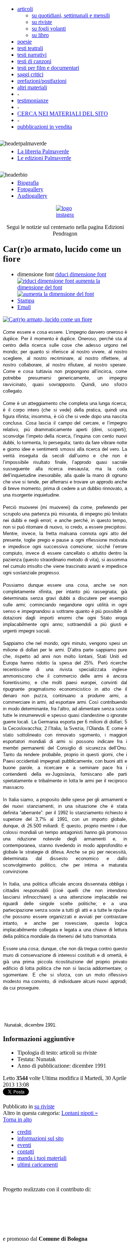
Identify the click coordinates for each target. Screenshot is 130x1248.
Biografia (28, 183)
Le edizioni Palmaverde (44, 158)
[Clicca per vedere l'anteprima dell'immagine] (47, 319)
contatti (25, 1151)
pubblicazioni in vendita (44, 127)
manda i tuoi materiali (41, 1158)
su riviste (42, 22)
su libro (40, 35)
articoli (25, 9)
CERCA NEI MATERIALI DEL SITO (62, 114)
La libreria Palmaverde (43, 151)
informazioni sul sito (40, 1138)
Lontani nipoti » (79, 1113)
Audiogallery (32, 196)
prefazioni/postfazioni (41, 81)
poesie (24, 42)
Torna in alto (17, 1119)
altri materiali (32, 87)
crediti (24, 1132)
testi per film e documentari (48, 68)
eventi (24, 1145)
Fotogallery (30, 189)
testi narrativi (32, 55)
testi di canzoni (34, 61)
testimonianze (32, 100)
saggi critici (30, 74)
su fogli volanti (49, 28)
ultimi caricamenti (37, 1164)
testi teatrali (30, 48)
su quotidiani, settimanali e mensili (71, 15)
